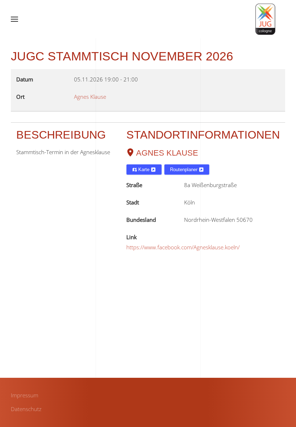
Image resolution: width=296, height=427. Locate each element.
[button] (14, 19)
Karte (144, 169)
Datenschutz (26, 409)
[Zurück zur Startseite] (265, 19)
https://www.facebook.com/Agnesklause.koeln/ (183, 247)
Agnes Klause (167, 152)
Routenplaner (184, 169)
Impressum (24, 395)
